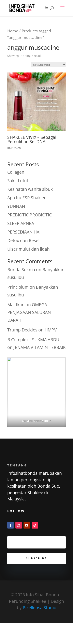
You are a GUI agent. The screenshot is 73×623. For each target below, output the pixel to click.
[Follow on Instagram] (18, 525)
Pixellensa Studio (39, 607)
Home (12, 31)
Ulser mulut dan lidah (28, 249)
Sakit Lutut (17, 180)
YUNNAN (16, 206)
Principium (18, 287)
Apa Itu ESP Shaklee (26, 198)
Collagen (15, 172)
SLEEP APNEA (20, 223)
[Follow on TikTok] (35, 525)
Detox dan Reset (23, 240)
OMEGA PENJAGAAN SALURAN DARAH (29, 312)
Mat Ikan (16, 304)
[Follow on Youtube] (27, 525)
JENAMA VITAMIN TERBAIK (40, 347)
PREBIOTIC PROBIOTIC (29, 215)
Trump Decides (22, 330)
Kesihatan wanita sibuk (30, 189)
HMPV (51, 330)
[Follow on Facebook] (10, 525)
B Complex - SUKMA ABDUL (34, 339)
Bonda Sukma (21, 269)
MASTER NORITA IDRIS (36, 421)
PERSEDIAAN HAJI (24, 232)
